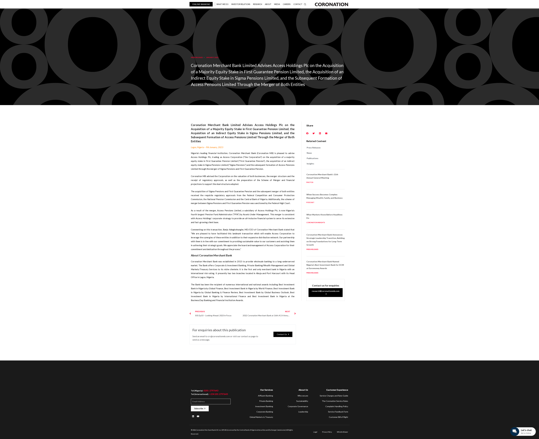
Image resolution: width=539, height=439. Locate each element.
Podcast (310, 202)
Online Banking (201, 4)
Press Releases (197, 57)
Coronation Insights (315, 222)
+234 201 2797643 (218, 394)
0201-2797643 (211, 390)
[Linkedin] (193, 416)
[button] (282, 334)
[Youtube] (198, 416)
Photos (309, 182)
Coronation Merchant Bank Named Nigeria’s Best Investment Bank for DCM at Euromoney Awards (325, 264)
